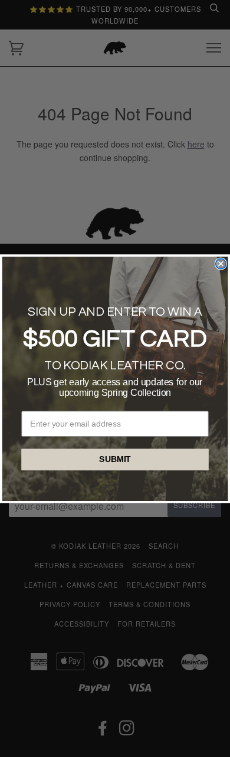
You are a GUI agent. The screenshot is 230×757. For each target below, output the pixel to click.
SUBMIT (115, 459)
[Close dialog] (221, 263)
